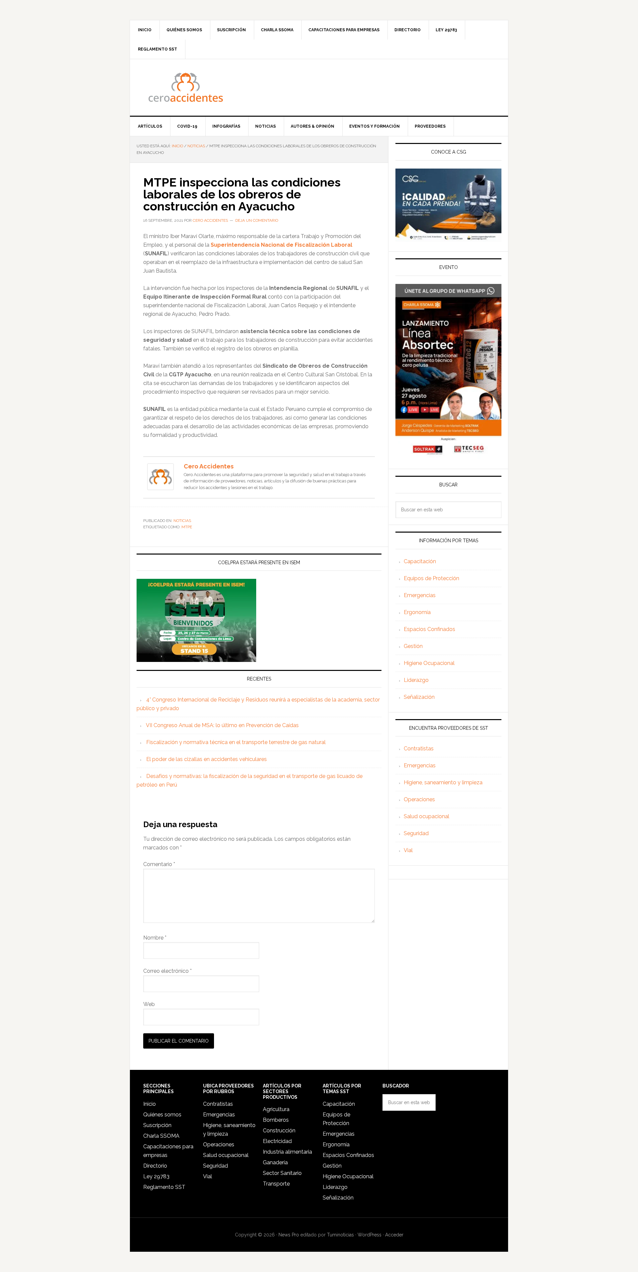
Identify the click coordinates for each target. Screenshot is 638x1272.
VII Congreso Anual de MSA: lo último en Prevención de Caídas (222, 725)
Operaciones (419, 799)
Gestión (413, 646)
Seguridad (416, 833)
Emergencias (420, 595)
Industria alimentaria (287, 1152)
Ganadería (275, 1162)
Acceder (394, 1234)
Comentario (159, 864)
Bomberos (276, 1120)
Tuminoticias (340, 1234)
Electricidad (277, 1141)
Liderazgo (416, 680)
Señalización (419, 697)
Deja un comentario (256, 220)
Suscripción (157, 1125)
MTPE (186, 527)
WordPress (369, 1234)
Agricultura (276, 1109)
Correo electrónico (167, 971)
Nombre (154, 938)
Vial (408, 850)
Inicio (149, 1104)
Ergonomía (417, 612)
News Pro (288, 1234)
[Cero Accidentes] (160, 487)
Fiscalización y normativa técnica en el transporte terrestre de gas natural (236, 742)
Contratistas (419, 748)
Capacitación (420, 561)
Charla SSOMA (161, 1136)
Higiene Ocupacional (429, 663)
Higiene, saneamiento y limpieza (443, 782)
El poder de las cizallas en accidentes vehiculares (206, 759)
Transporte (276, 1184)
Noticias (182, 520)
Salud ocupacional (426, 816)
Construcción (279, 1130)
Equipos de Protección (431, 578)
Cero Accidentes (319, 87)
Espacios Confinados (429, 629)
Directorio (155, 1166)
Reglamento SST (164, 1187)
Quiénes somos (162, 1114)
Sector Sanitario (282, 1173)
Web (149, 1004)
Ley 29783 (156, 1176)
